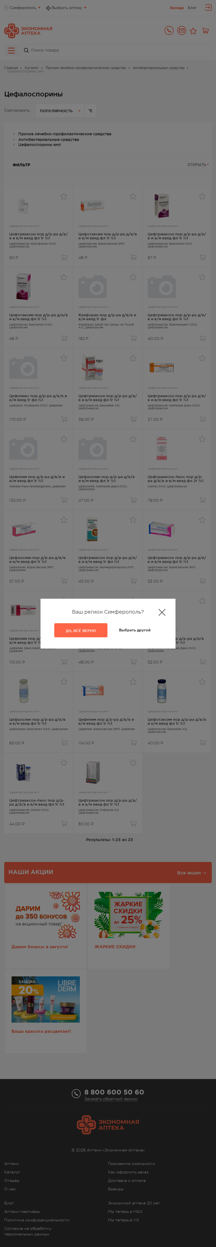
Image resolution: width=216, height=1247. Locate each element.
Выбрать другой (134, 630)
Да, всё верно (81, 631)
